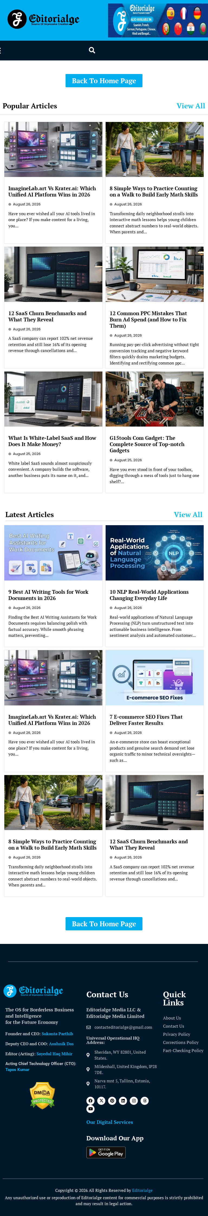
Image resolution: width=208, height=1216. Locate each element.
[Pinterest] (112, 1101)
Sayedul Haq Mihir (54, 1053)
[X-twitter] (101, 1101)
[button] (92, 50)
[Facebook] (90, 1101)
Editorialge (142, 1190)
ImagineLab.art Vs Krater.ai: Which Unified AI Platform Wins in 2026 (52, 191)
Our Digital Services (109, 1122)
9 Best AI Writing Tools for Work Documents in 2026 (48, 594)
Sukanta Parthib (57, 1033)
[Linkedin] (123, 1101)
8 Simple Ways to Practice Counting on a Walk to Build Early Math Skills (154, 191)
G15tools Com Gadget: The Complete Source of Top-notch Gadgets (147, 444)
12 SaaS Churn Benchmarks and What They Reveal (47, 316)
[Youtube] (90, 1109)
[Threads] (145, 1101)
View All (191, 105)
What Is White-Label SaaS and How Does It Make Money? (52, 440)
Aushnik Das (61, 1043)
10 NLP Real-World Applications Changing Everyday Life (149, 594)
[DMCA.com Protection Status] (42, 1108)
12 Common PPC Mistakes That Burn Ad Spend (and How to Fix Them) (148, 319)
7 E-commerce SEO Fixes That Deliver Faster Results (146, 719)
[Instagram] (134, 1101)
